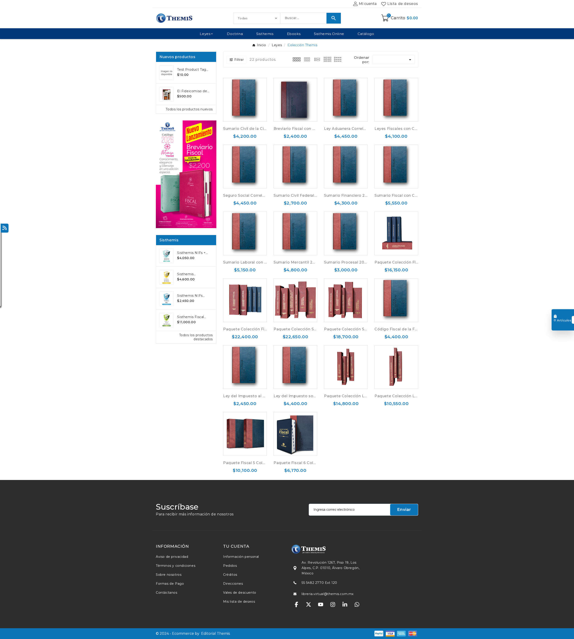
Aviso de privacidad (172, 557)
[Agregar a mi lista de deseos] (249, 99)
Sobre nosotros (168, 575)
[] (327, 59)
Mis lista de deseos (239, 602)
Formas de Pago (170, 584)
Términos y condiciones (175, 566)
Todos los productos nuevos (189, 109)
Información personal (241, 557)
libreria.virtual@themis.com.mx (328, 594)
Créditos (230, 575)
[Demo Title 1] (378, 633)
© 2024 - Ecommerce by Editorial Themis (193, 633)
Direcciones (233, 584)
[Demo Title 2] (390, 633)
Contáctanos (166, 593)
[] (296, 59)
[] (307, 59)
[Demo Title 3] (401, 633)
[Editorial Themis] (320, 549)
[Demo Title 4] (412, 633)
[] (317, 59)
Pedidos (230, 566)
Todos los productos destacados (196, 337)
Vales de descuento (239, 593)
